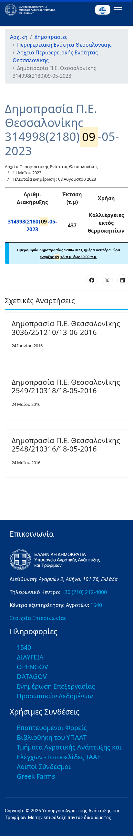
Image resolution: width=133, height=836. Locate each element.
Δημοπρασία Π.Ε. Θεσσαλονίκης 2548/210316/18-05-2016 (66, 444)
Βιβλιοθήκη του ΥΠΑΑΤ (52, 737)
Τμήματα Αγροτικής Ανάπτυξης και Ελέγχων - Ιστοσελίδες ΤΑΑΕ (69, 752)
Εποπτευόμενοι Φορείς (52, 727)
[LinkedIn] (122, 279)
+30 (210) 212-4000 (84, 592)
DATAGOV (32, 676)
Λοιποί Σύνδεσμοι (44, 766)
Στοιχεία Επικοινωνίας (38, 618)
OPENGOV (32, 666)
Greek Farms (36, 776)
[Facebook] (91, 279)
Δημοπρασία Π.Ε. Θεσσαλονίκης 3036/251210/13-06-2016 (66, 327)
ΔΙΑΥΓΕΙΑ (30, 657)
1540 (96, 605)
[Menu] (116, 9)
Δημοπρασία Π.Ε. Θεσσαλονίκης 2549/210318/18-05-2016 (66, 386)
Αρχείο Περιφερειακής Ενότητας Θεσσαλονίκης (51, 166)
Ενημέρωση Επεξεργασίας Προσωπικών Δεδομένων (56, 691)
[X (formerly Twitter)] (107, 279)
